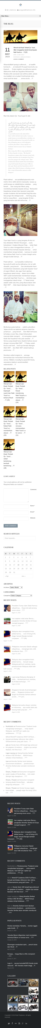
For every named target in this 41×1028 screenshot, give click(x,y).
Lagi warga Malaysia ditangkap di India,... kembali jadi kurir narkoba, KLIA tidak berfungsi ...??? (24, 679)
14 (31, 561)
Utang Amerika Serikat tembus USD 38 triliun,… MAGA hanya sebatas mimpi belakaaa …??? (19, 755)
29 (6, 572)
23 (10, 569)
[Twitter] (8, 1024)
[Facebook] (12, 1024)
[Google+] (22, 1024)
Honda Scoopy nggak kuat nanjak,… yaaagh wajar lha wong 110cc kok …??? (21, 790)
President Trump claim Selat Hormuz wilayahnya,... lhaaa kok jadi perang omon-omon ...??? (24, 608)
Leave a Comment (18, 59)
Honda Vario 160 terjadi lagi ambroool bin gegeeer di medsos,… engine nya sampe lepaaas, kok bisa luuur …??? (21, 747)
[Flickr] (15, 1024)
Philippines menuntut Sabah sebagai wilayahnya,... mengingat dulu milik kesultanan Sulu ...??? (24, 649)
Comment (33, 489)
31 (14, 572)
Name (32, 506)
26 (22, 569)
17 (14, 565)
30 (10, 572)
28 (31, 569)
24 (14, 569)
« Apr (7, 576)
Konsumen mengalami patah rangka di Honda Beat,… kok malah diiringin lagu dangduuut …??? (20, 774)
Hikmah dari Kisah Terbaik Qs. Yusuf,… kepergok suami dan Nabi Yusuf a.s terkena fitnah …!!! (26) (9, 392)
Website (32, 518)
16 (10, 565)
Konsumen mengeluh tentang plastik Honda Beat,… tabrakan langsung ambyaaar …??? (20, 782)
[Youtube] (19, 1024)
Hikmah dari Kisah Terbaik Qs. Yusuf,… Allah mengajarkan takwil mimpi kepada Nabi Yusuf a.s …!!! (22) (25, 50)
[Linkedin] (26, 1024)
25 (18, 569)
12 (22, 561)
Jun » (23, 576)
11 (18, 561)
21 (31, 565)
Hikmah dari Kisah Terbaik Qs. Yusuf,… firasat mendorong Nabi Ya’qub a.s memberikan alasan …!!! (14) (21, 393)
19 (22, 565)
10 (14, 561)
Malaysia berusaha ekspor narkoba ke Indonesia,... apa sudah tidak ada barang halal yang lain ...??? (24, 707)
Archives (6, 587)
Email (32, 512)
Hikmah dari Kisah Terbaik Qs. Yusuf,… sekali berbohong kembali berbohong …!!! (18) (9, 460)
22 (6, 569)
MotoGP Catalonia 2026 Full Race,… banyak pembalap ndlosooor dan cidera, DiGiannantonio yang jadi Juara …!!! (21, 739)
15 (6, 565)
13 (27, 561)
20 (27, 565)
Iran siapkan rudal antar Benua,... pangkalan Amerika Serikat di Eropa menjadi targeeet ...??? (24, 621)
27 (27, 569)
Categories (7, 595)
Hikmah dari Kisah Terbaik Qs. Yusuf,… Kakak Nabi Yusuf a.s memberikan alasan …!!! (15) (8, 427)
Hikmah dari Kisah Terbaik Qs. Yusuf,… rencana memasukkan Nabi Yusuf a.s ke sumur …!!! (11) (21, 427)
